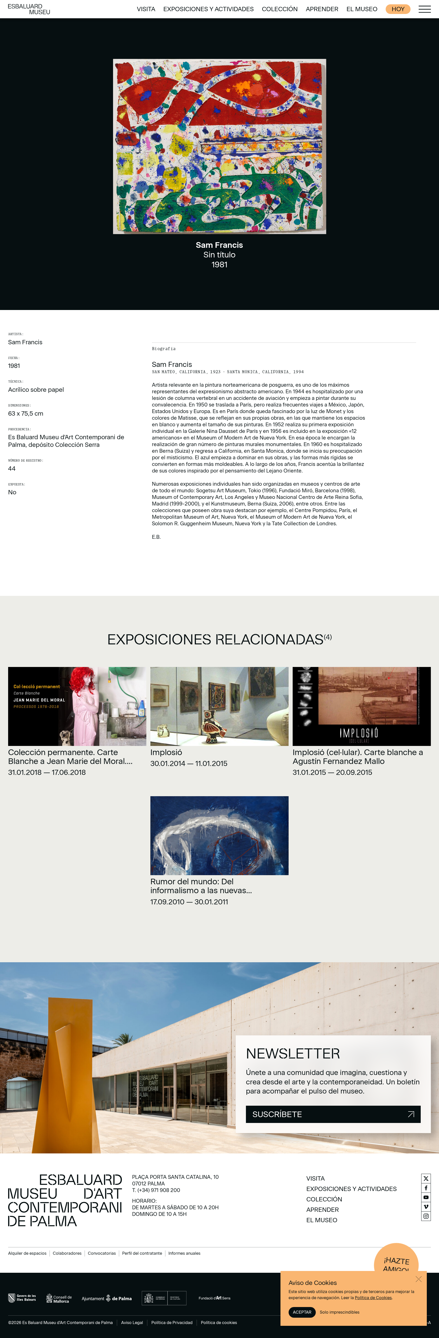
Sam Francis (25, 342)
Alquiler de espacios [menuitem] (27, 1253)
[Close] (419, 1279)
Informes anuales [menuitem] (184, 1253)
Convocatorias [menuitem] (102, 1253)
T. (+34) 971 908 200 (156, 1190)
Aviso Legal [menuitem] (132, 1322)
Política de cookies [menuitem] (219, 1322)
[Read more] (77, 723)
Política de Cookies (373, 1297)
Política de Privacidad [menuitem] (172, 1322)
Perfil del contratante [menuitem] (142, 1253)
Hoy (398, 9)
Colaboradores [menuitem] (67, 1253)
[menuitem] (146, 9)
